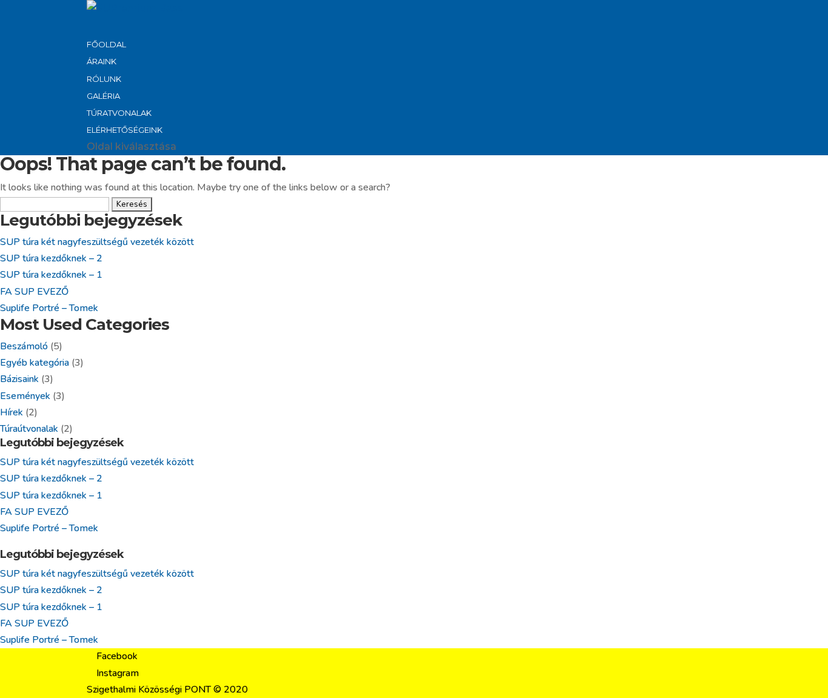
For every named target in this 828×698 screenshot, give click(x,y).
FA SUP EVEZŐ (34, 291)
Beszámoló (24, 346)
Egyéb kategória (34, 362)
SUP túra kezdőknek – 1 (51, 274)
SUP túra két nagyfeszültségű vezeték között (97, 242)
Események (25, 396)
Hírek (11, 412)
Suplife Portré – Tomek (49, 308)
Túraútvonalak (29, 428)
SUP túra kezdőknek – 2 (51, 258)
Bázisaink (19, 379)
